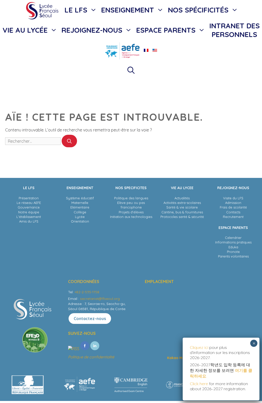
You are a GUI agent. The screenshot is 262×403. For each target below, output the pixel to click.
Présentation (29, 198)
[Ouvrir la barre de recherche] (131, 70)
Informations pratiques (233, 242)
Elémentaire (79, 207)
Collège (80, 212)
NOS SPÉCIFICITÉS (198, 9)
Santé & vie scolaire (182, 207)
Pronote (233, 252)
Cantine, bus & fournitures (182, 212)
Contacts (233, 212)
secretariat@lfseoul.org (100, 298)
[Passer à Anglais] (154, 50)
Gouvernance (29, 207)
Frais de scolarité (233, 207)
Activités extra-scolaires (182, 203)
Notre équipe (28, 212)
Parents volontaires (233, 256)
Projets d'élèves (131, 212)
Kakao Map (177, 358)
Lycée (80, 217)
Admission (233, 203)
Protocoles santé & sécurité (182, 217)
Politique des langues (131, 198)
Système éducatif (80, 198)
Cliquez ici (199, 347)
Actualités (182, 198)
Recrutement (233, 217)
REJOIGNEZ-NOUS (91, 30)
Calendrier (233, 238)
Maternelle (79, 203)
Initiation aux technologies (131, 217)
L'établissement (28, 217)
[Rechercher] (69, 141)
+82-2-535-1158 (86, 292)
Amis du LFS (28, 221)
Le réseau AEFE (29, 203)
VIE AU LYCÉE (25, 30)
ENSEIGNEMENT (127, 9)
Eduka (233, 247)
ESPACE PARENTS (165, 30)
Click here (199, 383)
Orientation (80, 221)
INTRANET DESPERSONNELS (234, 30)
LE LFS (75, 9)
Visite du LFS (233, 198)
